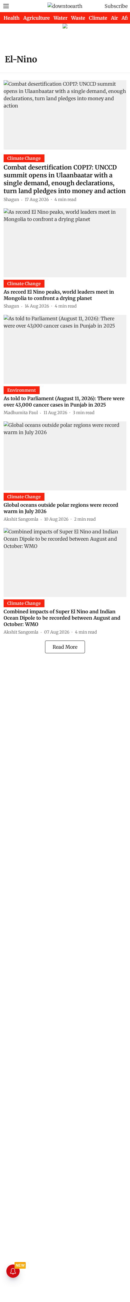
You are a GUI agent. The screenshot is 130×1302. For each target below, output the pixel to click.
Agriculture (36, 18)
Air (114, 18)
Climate (98, 18)
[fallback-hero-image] (65, 114)
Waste (78, 18)
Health (12, 18)
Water (60, 18)
